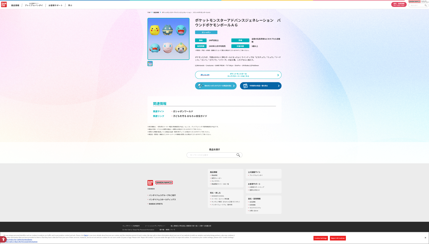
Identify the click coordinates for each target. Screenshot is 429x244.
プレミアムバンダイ (256, 175)
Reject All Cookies (338, 238)
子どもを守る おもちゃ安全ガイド (190, 116)
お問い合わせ (254, 211)
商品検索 (214, 175)
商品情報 (156, 12)
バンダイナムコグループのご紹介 (162, 195)
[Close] (425, 237)
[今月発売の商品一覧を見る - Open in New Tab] (261, 86)
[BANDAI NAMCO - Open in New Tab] (164, 183)
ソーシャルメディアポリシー (155, 226)
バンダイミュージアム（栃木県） (222, 205)
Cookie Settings (321, 238)
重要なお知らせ (255, 190)
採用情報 (252, 205)
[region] (214, 238)
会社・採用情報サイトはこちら (398, 4)
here (86, 235)
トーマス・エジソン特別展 (220, 199)
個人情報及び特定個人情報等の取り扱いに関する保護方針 (191, 226)
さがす (426, 5)
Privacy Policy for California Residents (18, 240)
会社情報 (252, 202)
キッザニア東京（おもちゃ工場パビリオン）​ (226, 202)
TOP (148, 12)
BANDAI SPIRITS (156, 204)
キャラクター (216, 181)
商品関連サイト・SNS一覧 (220, 184)
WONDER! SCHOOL (218, 196)
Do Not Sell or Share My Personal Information (138, 229)
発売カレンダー (217, 178)
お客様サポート (55, 5)
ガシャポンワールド (183, 111)
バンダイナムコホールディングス (162, 199)
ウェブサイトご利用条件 (131, 226)
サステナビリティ (255, 208)
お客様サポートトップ (257, 187)
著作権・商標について (167, 229)
